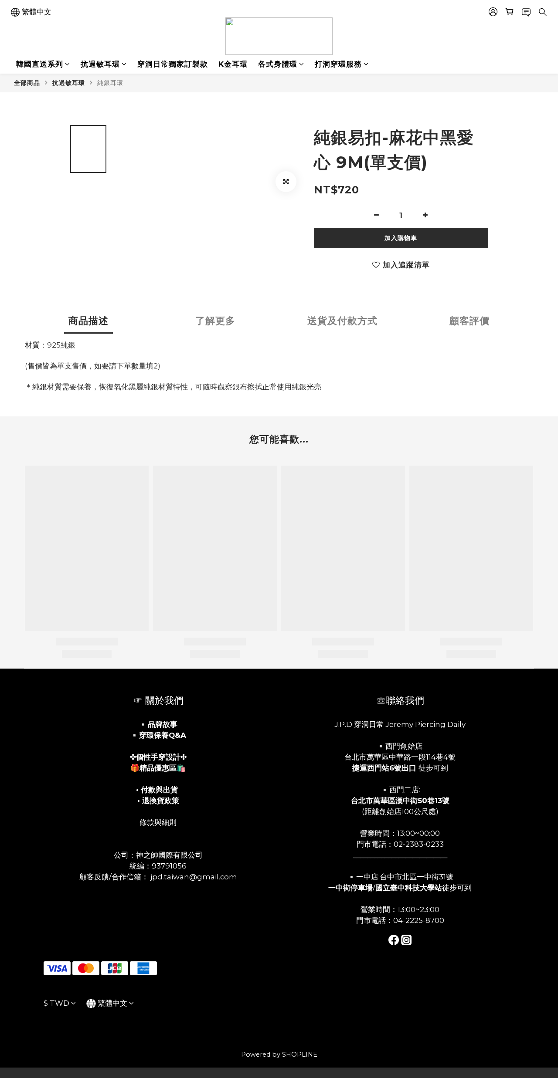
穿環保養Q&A (162, 735)
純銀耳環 (110, 83)
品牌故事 (162, 724)
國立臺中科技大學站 (408, 887)
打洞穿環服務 (338, 64)
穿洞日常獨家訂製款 (172, 64)
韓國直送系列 (39, 64)
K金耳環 (233, 64)
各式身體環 (277, 64)
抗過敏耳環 (100, 64)
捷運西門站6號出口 (384, 768)
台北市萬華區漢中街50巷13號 (400, 800)
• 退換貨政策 (158, 800)
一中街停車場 (350, 887)
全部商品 (27, 83)
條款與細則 (158, 822)
